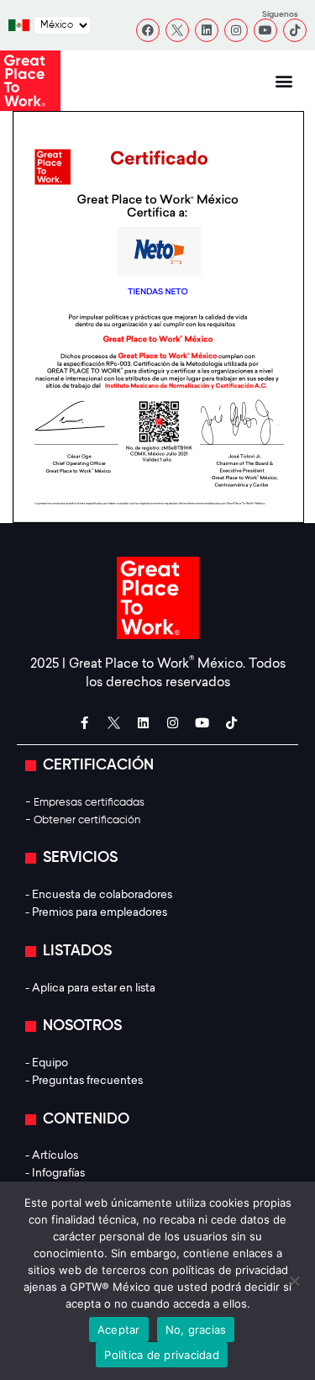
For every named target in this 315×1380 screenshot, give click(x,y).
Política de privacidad (161, 1354)
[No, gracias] (294, 1280)
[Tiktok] (295, 30)
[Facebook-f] (84, 723)
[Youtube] (265, 30)
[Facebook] (148, 30)
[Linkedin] (206, 30)
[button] (283, 81)
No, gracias (196, 1329)
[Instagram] (236, 30)
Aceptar (118, 1329)
